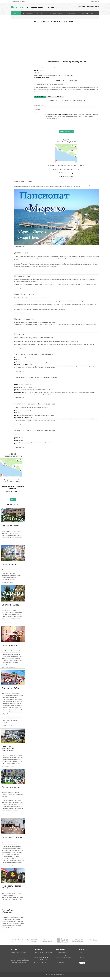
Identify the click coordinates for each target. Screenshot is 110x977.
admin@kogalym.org (42, 959)
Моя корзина (83, 957)
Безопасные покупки (62, 955)
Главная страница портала (20, 17)
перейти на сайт (68, 178)
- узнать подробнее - (19, 269)
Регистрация (83, 955)
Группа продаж (61, 962)
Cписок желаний (84, 960)
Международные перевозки (64, 957)
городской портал (32, 7)
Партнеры (59, 960)
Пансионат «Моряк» (40, 17)
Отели (30, 17)
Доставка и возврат (62, 952)
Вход (81, 952)
